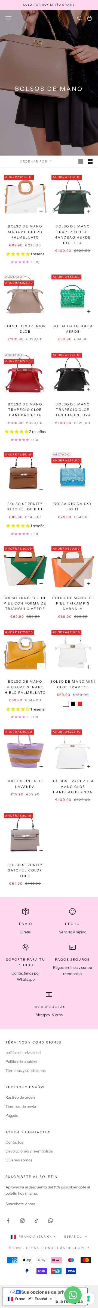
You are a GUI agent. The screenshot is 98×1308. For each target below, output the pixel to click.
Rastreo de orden (20, 1097)
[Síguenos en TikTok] (36, 1220)
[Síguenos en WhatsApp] (50, 1220)
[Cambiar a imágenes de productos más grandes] (80, 161)
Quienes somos (18, 1160)
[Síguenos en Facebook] (8, 1220)
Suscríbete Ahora (20, 1203)
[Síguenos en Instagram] (22, 1220)
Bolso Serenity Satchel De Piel (25, 506)
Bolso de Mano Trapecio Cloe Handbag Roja (25, 409)
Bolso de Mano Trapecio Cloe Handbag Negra (72, 409)
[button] (18, 254)
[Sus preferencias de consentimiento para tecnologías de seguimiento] (88, 1298)
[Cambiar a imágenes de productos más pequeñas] (90, 161)
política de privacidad (23, 1052)
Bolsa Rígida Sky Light (73, 506)
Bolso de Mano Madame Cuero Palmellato (25, 231)
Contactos (14, 1142)
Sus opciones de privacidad (50, 1292)
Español (73, 1236)
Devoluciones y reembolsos (29, 1151)
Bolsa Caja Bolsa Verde (73, 328)
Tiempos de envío (20, 1106)
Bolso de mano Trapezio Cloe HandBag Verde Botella (72, 234)
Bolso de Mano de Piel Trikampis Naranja (73, 603)
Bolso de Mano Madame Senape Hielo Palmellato (25, 687)
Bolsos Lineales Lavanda (25, 783)
